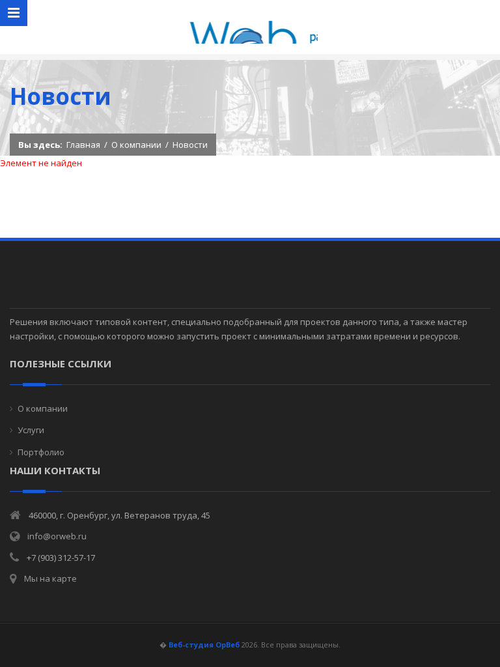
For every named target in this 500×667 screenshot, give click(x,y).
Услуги (31, 430)
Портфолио (41, 452)
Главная (83, 144)
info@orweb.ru (57, 536)
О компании (136, 144)
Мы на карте (50, 578)
